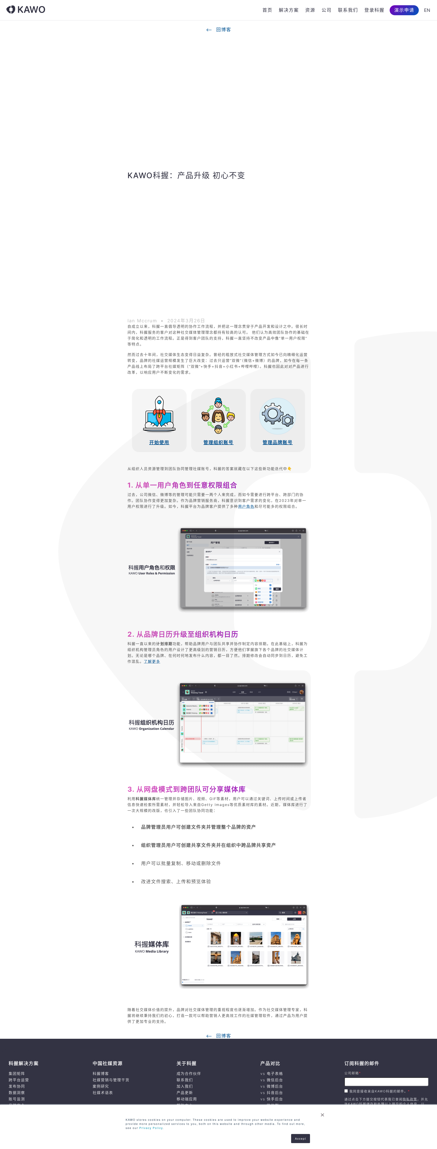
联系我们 (348, 10)
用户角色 (246, 506)
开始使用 (159, 442)
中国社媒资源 (108, 1063)
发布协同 (17, 1086)
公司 (327, 10)
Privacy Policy (151, 1128)
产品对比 (270, 1063)
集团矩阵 (17, 1073)
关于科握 (187, 1063)
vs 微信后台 (271, 1080)
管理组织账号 (218, 442)
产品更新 (185, 1092)
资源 (310, 10)
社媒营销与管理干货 (111, 1080)
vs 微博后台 (271, 1086)
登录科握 (374, 10)
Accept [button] (300, 1138)
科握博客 (101, 1073)
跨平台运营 (19, 1080)
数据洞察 (17, 1092)
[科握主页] (25, 10)
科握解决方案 (24, 1063)
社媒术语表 (103, 1092)
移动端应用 (187, 1099)
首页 (267, 10)
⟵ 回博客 (218, 30)
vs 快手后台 (271, 1099)
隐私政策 (410, 1099)
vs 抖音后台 (271, 1092)
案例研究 (101, 1086)
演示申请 (404, 10)
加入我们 (185, 1086)
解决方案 (289, 10)
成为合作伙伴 (189, 1073)
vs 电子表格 (271, 1073)
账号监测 (17, 1099)
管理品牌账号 (278, 442)
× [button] (322, 1113)
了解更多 (152, 661)
